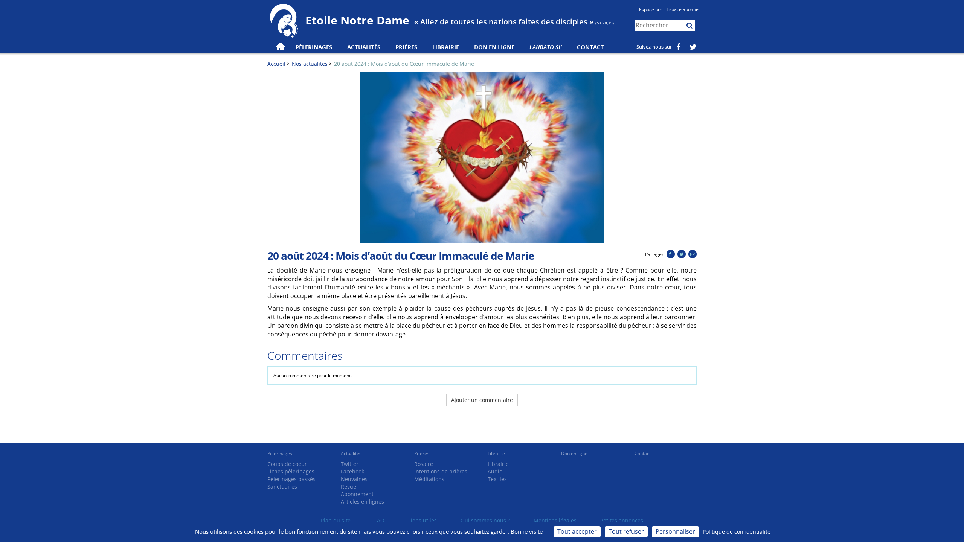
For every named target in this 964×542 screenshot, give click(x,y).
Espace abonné (683, 9)
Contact (590, 47)
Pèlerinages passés (291, 479)
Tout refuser (626, 531)
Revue (348, 486)
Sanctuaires (282, 486)
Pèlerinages (279, 453)
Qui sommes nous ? (485, 520)
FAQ (379, 520)
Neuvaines (354, 479)
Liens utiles (422, 520)
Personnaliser (675, 531)
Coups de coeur (287, 463)
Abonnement (357, 494)
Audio (495, 471)
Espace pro (650, 9)
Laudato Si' (545, 47)
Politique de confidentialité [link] (736, 531)
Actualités (351, 453)
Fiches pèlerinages (290, 471)
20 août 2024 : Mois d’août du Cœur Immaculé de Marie (404, 63)
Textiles (497, 479)
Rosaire (423, 463)
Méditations (429, 479)
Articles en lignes (362, 501)
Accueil (276, 63)
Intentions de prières (440, 471)
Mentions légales (555, 520)
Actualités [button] (363, 47)
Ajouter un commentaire (482, 399)
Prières (406, 47)
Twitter (349, 463)
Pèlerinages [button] (314, 47)
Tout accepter (577, 531)
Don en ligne (494, 47)
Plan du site (336, 520)
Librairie (445, 47)
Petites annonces (621, 520)
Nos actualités (310, 63)
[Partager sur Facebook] (670, 254)
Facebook (352, 471)
